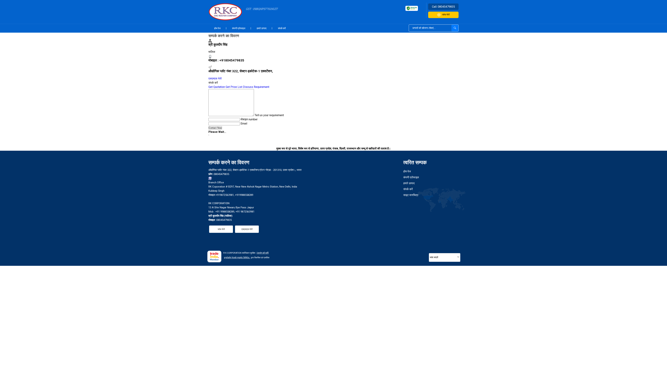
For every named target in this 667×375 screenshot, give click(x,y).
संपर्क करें (282, 28)
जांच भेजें (446, 14)
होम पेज (217, 28)
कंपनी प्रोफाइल (238, 28)
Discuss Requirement (256, 87)
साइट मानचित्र (410, 195)
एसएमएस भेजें (214, 78)
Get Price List (234, 87)
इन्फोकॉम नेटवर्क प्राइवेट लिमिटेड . (237, 257)
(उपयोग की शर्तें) (263, 253)
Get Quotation (216, 87)
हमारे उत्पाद (261, 28)
